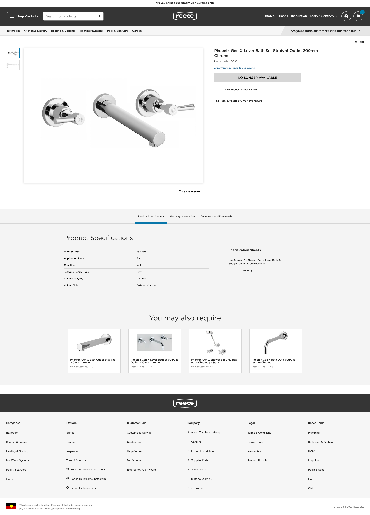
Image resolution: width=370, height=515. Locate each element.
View (245, 270)
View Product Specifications (241, 89)
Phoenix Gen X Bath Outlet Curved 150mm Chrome (274, 361)
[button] (199, 115)
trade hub (208, 3)
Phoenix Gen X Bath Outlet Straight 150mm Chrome (92, 361)
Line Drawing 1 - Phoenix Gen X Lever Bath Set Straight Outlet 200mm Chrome (255, 262)
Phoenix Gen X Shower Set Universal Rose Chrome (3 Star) (214, 361)
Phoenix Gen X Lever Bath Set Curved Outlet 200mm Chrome (155, 361)
